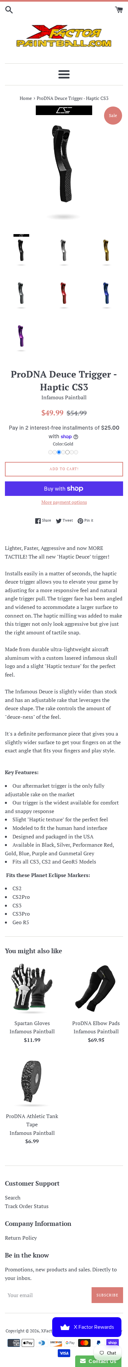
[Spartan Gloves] (32, 988)
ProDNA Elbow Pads (96, 1023)
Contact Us (101, 1361)
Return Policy (21, 1237)
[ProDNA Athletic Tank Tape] (32, 1081)
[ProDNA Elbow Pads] (96, 988)
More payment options (64, 502)
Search (12, 1197)
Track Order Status (27, 1206)
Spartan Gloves (32, 1023)
